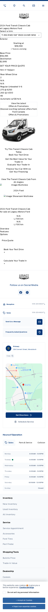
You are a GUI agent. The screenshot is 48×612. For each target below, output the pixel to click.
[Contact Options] (33, 5)
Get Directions (24, 415)
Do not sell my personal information (23, 592)
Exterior (4, 39)
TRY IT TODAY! (7, 70)
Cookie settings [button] (26, 587)
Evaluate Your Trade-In (18, 165)
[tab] (18, 39)
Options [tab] (4, 234)
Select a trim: (6, 31)
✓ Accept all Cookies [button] (24, 600)
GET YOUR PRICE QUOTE (12, 66)
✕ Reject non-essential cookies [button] (24, 606)
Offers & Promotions (19, 115)
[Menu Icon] (43, 5)
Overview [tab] (4, 229)
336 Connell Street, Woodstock (24, 349)
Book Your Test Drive (19, 155)
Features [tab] (4, 231)
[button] (5, 5)
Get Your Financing (18, 172)
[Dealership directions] (24, 387)
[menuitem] (24, 508)
